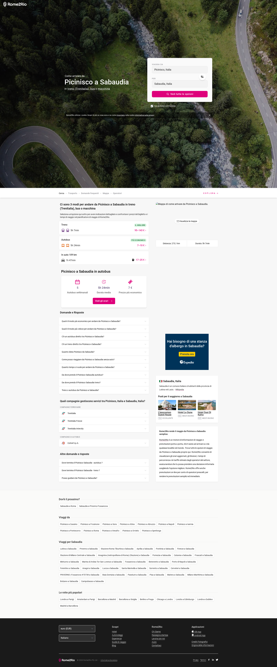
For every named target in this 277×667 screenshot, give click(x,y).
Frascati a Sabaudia (204, 555)
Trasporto (72, 193)
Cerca (61, 193)
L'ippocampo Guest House (164, 413)
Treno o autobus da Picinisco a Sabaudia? (80, 390)
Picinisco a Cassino (68, 524)
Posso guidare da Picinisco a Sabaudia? (79, 478)
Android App (199, 635)
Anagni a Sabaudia (90, 568)
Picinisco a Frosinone (90, 524)
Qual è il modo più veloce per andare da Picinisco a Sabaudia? (89, 329)
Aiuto (154, 642)
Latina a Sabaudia (68, 549)
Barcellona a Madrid (107, 599)
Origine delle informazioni (203, 645)
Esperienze (117, 638)
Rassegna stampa (160, 635)
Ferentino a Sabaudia (69, 568)
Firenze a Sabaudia (185, 549)
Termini (203, 660)
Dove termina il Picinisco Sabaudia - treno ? (81, 470)
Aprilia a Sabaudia (145, 549)
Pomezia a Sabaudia (161, 555)
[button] (180, 94)
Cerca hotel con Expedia (165, 106)
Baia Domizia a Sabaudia (113, 575)
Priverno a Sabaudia (89, 549)
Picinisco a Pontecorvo (70, 531)
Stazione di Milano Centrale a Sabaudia (77, 555)
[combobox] (179, 69)
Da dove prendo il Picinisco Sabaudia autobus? (82, 375)
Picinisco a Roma (91, 531)
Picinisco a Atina (127, 524)
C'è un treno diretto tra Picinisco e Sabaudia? (81, 344)
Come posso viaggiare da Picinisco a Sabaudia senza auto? (88, 359)
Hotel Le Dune (185, 412)
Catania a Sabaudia (183, 555)
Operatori (117, 193)
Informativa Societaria (109, 660)
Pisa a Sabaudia (157, 575)
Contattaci (156, 645)
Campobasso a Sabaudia (92, 581)
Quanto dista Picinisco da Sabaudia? (78, 352)
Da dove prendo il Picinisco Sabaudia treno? (81, 382)
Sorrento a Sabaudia (158, 568)
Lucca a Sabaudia (110, 568)
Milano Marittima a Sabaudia (200, 575)
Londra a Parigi (67, 599)
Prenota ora (187, 354)
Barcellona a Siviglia (128, 599)
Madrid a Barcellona (69, 606)
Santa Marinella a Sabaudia (134, 568)
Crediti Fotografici (200, 642)
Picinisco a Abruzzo (146, 524)
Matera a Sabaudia (175, 575)
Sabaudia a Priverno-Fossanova (93, 506)
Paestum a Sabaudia (137, 575)
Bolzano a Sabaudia (69, 581)
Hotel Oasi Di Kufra (204, 413)
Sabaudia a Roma (68, 506)
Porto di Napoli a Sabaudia (184, 562)
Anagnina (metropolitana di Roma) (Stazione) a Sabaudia (123, 555)
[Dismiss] (209, 115)
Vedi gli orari (101, 301)
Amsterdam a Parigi (86, 599)
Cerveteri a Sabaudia (180, 568)
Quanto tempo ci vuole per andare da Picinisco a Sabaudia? (88, 367)
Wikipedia (179, 389)
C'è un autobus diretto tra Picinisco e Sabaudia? (83, 336)
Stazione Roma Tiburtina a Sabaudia (117, 549)
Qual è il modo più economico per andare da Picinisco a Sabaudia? (91, 321)
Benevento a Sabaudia (159, 562)
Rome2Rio (164, 440)
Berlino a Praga (147, 599)
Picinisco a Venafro (110, 531)
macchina (104, 88)
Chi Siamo (156, 631)
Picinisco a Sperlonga (151, 531)
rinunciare (121, 115)
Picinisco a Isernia (185, 524)
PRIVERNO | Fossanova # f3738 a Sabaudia (79, 575)
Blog (114, 645)
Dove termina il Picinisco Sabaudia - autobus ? (82, 463)
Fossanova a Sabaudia (135, 562)
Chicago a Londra (165, 599)
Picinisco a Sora (110, 524)
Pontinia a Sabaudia (165, 549)
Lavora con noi (158, 638)
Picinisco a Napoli (166, 524)
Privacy (196, 660)
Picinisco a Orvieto (130, 531)
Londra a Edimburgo (185, 599)
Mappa (106, 193)
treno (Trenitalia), (79, 88)
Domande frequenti (90, 193)
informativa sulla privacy (144, 115)
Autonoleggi (117, 635)
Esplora (209, 193)
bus (92, 88)
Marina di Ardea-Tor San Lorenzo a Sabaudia (102, 562)
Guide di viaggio (119, 642)
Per (154, 79)
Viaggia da (157, 64)
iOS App (197, 632)
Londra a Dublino (205, 599)
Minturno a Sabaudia (69, 562)
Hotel (114, 631)
